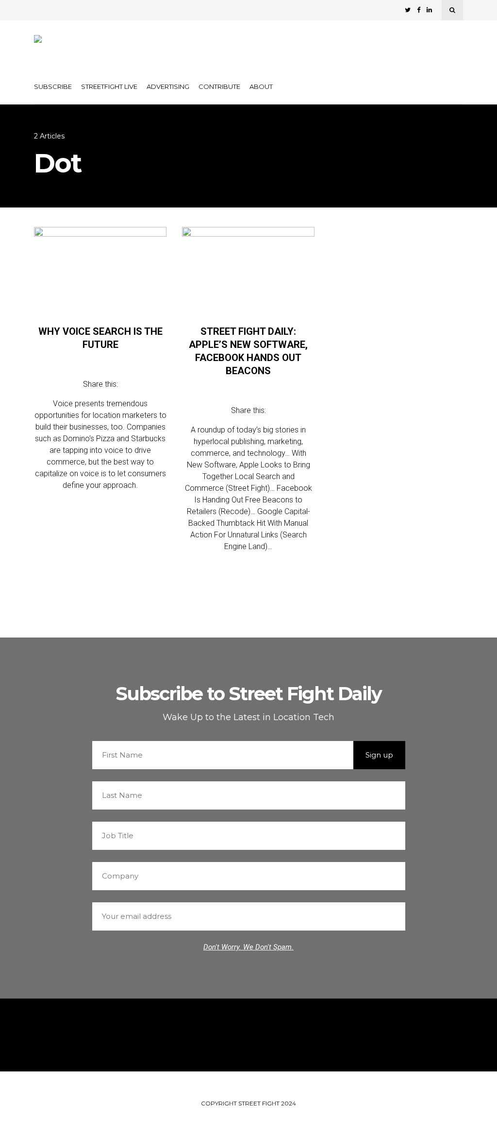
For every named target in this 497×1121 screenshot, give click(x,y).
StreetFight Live (109, 86)
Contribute (219, 86)
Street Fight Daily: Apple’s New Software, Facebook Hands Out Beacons (248, 351)
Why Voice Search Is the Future (100, 338)
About (261, 86)
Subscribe (53, 86)
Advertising (168, 86)
